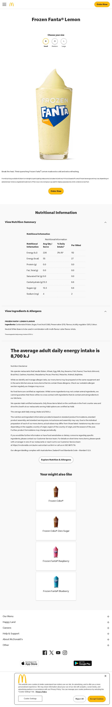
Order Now (102, 5)
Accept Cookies (96, 699)
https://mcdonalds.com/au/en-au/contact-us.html (33, 445)
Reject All (80, 699)
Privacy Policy (41, 692)
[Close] (105, 676)
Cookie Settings (30, 699)
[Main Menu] (4, 4)
